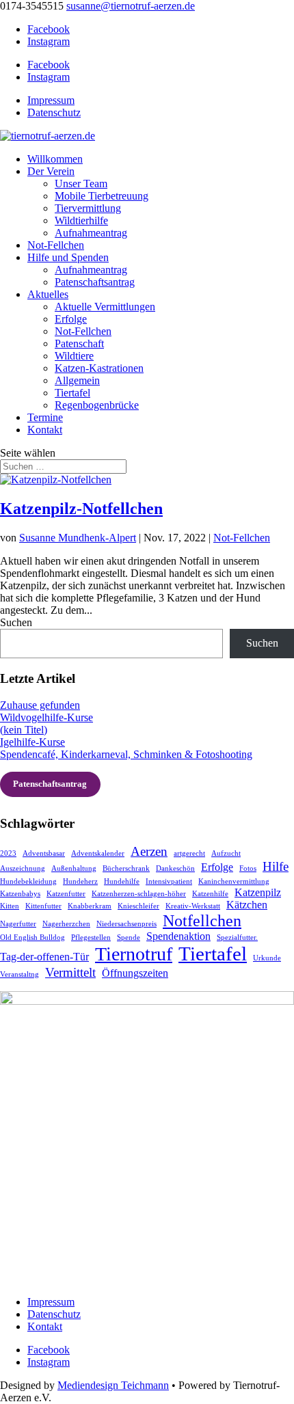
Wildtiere (74, 356)
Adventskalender (97, 853)
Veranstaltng (19, 974)
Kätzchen (246, 904)
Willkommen (55, 159)
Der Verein (51, 171)
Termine (45, 417)
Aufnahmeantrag (91, 233)
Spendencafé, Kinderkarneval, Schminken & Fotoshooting (126, 754)
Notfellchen (202, 920)
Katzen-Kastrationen (99, 368)
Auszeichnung (22, 868)
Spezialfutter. (237, 937)
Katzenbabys (20, 893)
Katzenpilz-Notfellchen (81, 508)
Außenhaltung (73, 868)
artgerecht (189, 853)
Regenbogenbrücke (97, 405)
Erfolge (71, 319)
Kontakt (44, 429)
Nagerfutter (18, 924)
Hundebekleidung (28, 881)
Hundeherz (80, 881)
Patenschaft (79, 343)
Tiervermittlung (88, 208)
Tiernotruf (133, 953)
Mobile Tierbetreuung (101, 196)
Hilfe (276, 866)
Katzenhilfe (210, 893)
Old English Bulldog (32, 937)
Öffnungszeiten (135, 973)
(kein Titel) (23, 729)
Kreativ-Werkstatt (192, 906)
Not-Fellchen (55, 245)
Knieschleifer (138, 906)
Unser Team (81, 183)
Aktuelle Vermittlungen (105, 306)
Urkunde (267, 958)
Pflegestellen (91, 937)
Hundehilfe (121, 881)
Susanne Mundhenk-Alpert (77, 537)
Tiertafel (72, 393)
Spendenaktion (178, 936)
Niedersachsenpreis (126, 924)
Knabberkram (89, 906)
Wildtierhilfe (81, 220)
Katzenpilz (258, 892)
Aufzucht (226, 853)
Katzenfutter (65, 893)
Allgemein (77, 380)
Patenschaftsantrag (95, 282)
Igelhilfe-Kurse (32, 742)
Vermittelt (70, 972)
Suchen (16, 622)
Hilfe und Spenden (68, 257)
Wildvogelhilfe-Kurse (46, 717)
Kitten (9, 906)
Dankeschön (175, 868)
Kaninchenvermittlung (233, 881)
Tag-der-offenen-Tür (44, 956)
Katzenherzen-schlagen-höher (139, 893)
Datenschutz (54, 112)
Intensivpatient (169, 881)
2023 (8, 853)
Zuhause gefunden (40, 705)
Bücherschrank (126, 868)
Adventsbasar (44, 853)
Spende (128, 937)
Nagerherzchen (66, 924)
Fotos (247, 868)
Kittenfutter (43, 906)
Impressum (51, 100)
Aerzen (149, 851)
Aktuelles (47, 294)
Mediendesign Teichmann (113, 1385)
